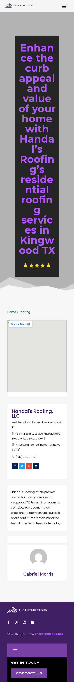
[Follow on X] (16, 622)
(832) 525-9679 (25, 457)
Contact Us (29, 673)
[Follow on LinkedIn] (32, 622)
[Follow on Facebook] (9, 622)
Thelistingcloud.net (48, 634)
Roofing (24, 312)
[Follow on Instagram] (24, 622)
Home (11, 312)
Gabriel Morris (38, 574)
